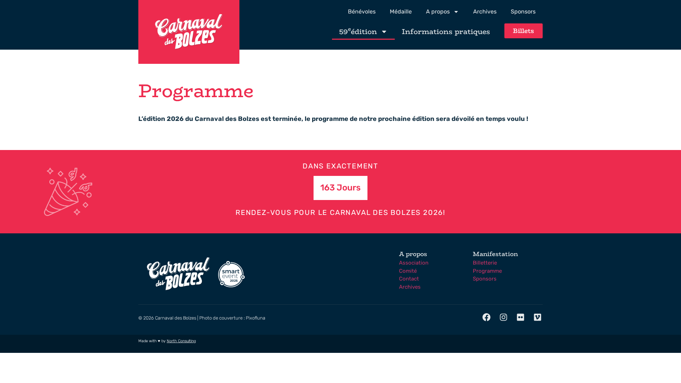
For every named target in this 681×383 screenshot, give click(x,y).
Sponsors (523, 11)
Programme (487, 271)
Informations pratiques (446, 31)
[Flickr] (520, 317)
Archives (485, 11)
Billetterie (485, 263)
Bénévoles (362, 11)
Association (413, 263)
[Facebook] (486, 317)
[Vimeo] (537, 317)
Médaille (401, 11)
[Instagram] (503, 317)
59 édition (358, 31)
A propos (438, 11)
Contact (409, 279)
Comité (408, 271)
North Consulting (181, 341)
